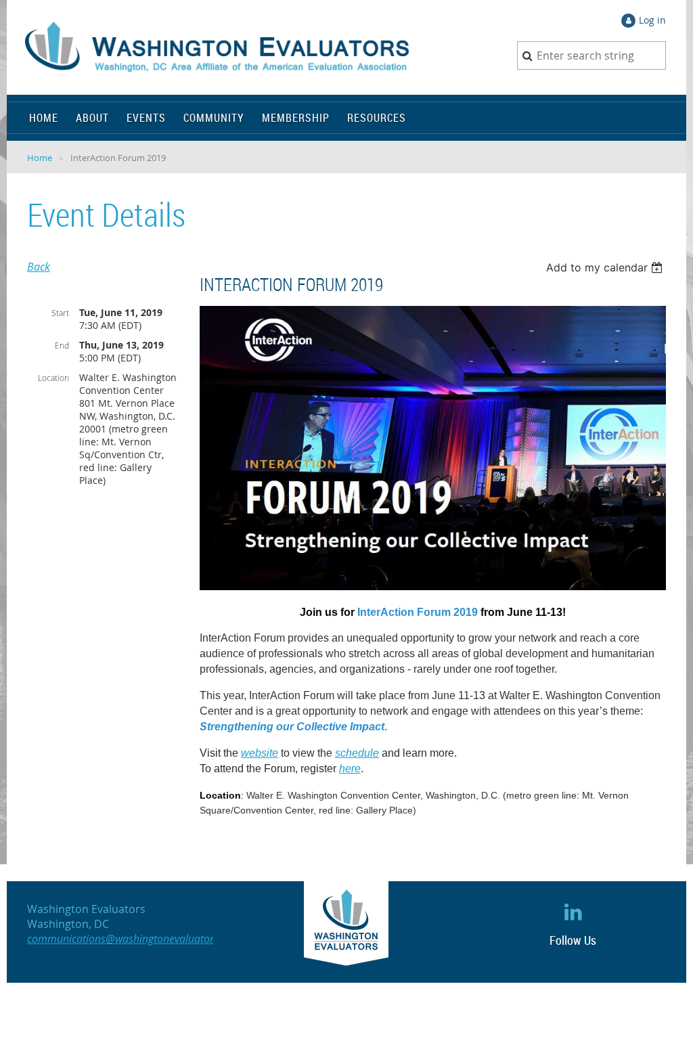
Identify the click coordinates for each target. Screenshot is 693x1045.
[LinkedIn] (573, 912)
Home (39, 158)
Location (53, 377)
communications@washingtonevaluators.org (132, 938)
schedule (357, 753)
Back (38, 266)
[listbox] (606, 267)
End (62, 345)
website (259, 753)
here (350, 768)
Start (60, 312)
